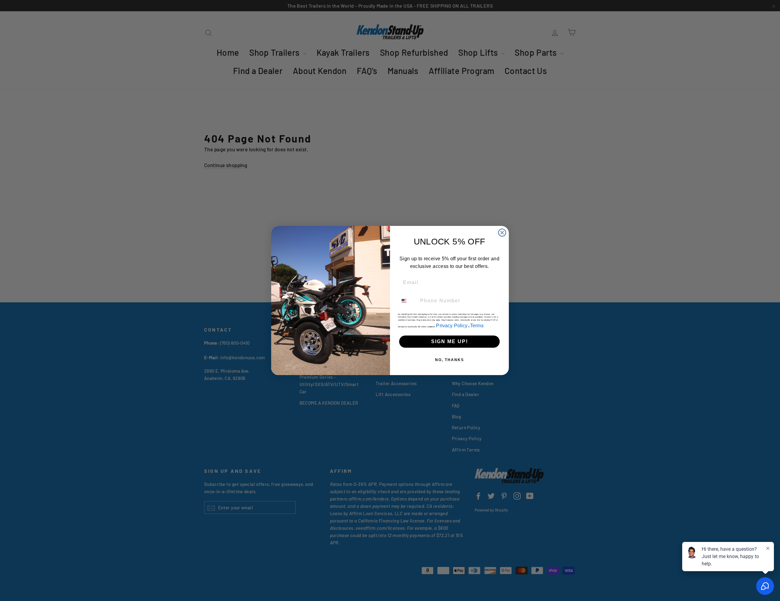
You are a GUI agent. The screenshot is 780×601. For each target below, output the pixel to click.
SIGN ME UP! (449, 341)
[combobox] (407, 301)
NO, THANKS (449, 360)
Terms (477, 325)
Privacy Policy (451, 325)
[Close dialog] (502, 232)
